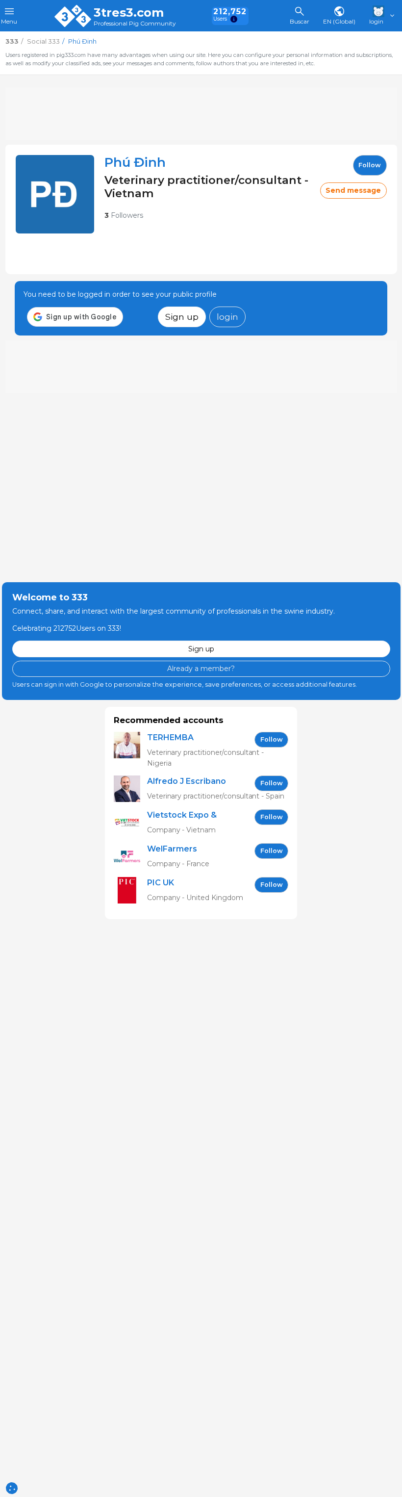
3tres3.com (129, 13)
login (227, 316)
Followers (123, 215)
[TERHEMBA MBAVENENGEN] (130, 750)
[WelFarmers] (130, 856)
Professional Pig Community (135, 24)
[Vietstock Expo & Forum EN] (130, 822)
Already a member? (201, 668)
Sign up (182, 316)
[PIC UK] (130, 890)
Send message (353, 190)
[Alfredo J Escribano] (130, 788)
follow (369, 165)
